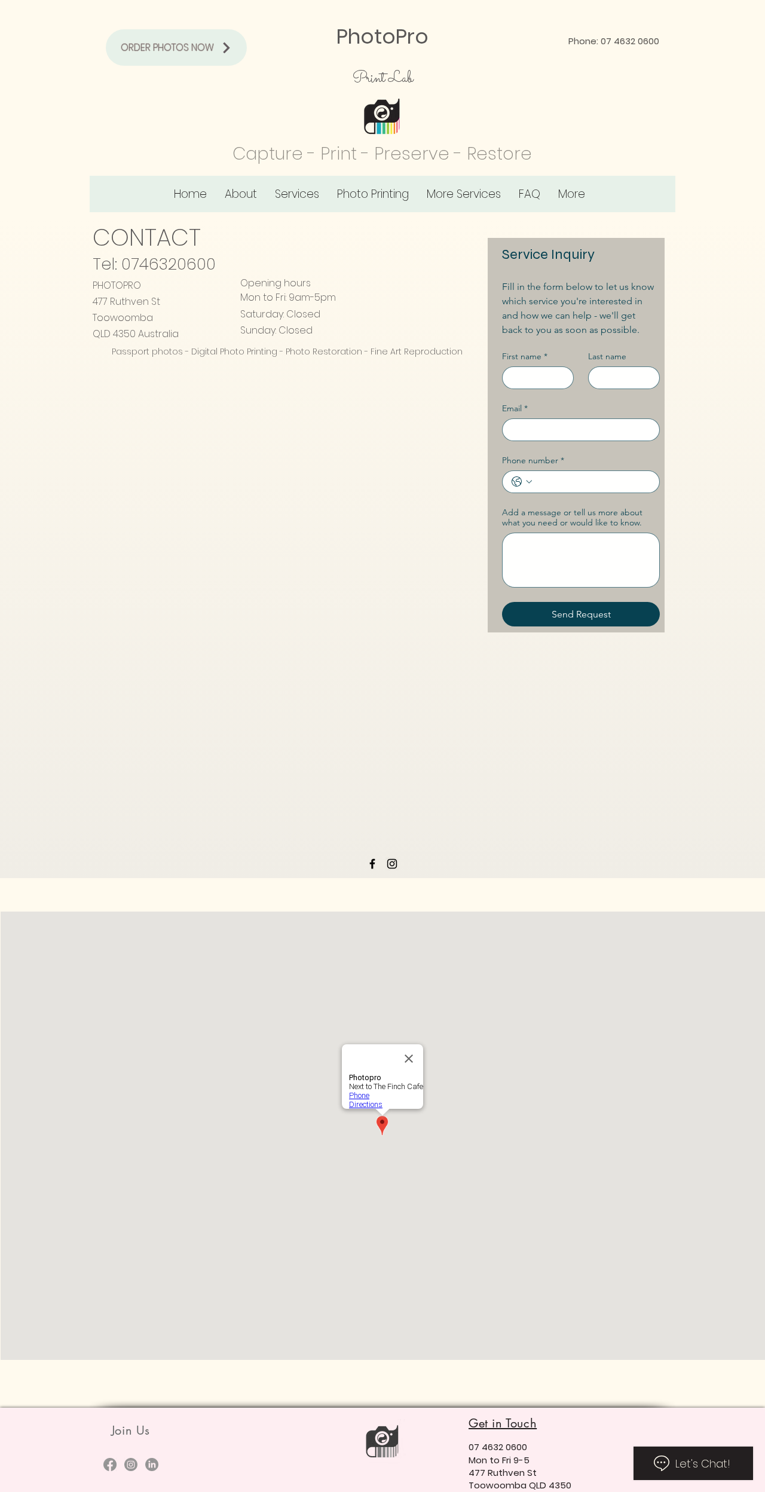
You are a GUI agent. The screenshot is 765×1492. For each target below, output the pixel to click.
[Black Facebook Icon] (372, 863)
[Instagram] (130, 1464)
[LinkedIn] (151, 1464)
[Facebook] (110, 1464)
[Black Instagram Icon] (392, 863)
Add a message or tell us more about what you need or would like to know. (572, 517)
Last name (607, 356)
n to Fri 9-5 (506, 1460)
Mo (475, 1460)
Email (515, 408)
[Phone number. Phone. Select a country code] (522, 482)
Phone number (533, 460)
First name (524, 356)
